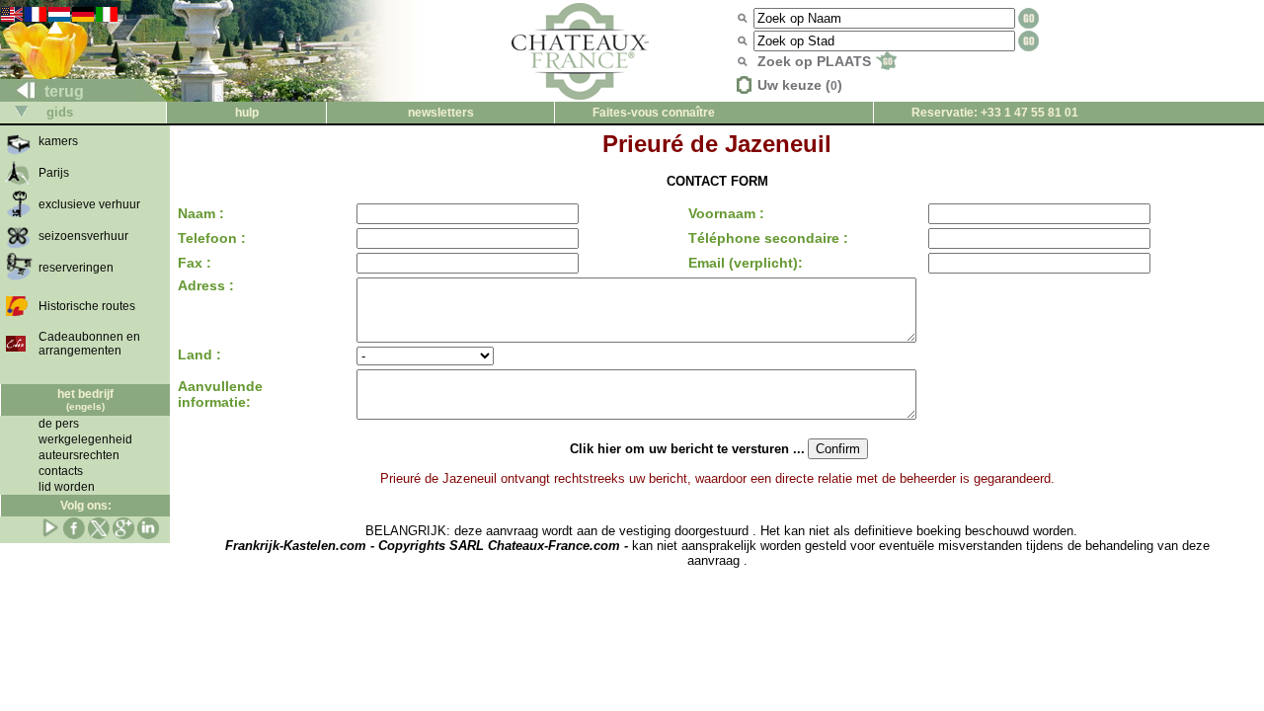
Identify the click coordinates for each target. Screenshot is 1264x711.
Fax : (194, 263)
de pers (59, 424)
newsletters (441, 112)
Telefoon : (212, 238)
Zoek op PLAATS (816, 61)
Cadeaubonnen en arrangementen (89, 343)
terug (62, 91)
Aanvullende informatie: (220, 394)
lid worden (67, 487)
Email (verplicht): (745, 263)
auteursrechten (79, 455)
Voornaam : (726, 213)
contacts (61, 471)
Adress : (206, 285)
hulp (247, 112)
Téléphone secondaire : (768, 238)
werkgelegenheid (85, 439)
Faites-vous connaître (653, 112)
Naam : (201, 213)
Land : (199, 354)
